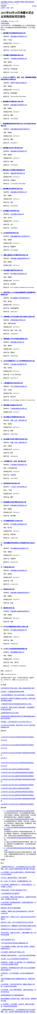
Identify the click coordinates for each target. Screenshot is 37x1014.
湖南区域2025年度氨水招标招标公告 (14, 170)
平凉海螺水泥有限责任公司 (18, 364)
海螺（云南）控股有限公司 (18, 420)
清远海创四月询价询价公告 (11, 483)
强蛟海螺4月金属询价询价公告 (12, 405)
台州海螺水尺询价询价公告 (11, 211)
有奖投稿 (3, 5)
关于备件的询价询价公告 (11, 233)
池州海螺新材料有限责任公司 (19, 548)
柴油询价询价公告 (8, 589)
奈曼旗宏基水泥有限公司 (17, 320)
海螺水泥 (24, 25)
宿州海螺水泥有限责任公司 (18, 273)
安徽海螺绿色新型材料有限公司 (20, 129)
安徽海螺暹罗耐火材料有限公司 (20, 236)
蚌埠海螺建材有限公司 (17, 652)
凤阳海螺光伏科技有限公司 (18, 570)
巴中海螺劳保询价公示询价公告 (13, 520)
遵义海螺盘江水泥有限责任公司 (20, 298)
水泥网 (3, 7)
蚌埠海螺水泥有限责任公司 (18, 505)
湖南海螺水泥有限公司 (17, 342)
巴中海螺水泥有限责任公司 (18, 524)
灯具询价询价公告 (8, 567)
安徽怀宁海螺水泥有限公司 (18, 83)
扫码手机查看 (5, 23)
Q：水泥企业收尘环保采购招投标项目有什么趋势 (19, 819)
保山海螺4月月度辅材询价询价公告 (14, 417)
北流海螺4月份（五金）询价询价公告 (14, 461)
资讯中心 (10, 2)
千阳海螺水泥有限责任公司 (18, 58)
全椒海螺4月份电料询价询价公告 (13, 188)
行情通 (22, 2)
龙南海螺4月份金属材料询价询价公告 (14, 33)
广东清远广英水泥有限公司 (18, 487)
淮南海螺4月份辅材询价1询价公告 (13, 101)
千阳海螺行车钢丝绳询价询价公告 (13, 55)
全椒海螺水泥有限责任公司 (18, 151)
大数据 (26, 2)
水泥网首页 (4, 2)
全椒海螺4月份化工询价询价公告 (13, 148)
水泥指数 (16, 2)
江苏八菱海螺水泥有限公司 (18, 386)
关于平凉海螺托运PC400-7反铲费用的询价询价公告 (19, 361)
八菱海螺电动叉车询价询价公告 (13, 383)
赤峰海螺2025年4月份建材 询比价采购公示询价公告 (19, 316)
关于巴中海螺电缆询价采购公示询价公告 (15, 626)
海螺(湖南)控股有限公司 (17, 173)
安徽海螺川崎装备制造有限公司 (20, 258)
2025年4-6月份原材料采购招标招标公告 (15, 648)
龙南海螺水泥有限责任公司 (18, 36)
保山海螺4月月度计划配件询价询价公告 (15, 439)
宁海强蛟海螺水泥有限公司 (18, 408)
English (34, 6)
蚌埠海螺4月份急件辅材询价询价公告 (14, 502)
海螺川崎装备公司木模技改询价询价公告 (15, 255)
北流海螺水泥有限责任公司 (18, 464)
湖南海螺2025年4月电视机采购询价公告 (15, 338)
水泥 (7, 7)
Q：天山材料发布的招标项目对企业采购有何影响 (19, 811)
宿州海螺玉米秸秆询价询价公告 (13, 270)
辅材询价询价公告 (8, 608)
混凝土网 (31, 2)
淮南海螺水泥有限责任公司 (18, 105)
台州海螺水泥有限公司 (17, 214)
